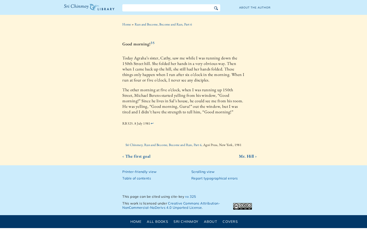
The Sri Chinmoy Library (80, 9)
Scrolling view (203, 172)
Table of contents (136, 178)
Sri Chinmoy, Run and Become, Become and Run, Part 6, (164, 145)
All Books (157, 221)
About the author (255, 7)
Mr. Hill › (248, 156)
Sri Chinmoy (186, 221)
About (210, 221)
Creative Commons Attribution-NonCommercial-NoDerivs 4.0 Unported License (171, 205)
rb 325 (190, 196)
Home (126, 24)
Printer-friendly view (139, 172)
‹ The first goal (136, 156)
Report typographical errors (214, 178)
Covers (230, 221)
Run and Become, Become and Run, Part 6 (163, 24)
